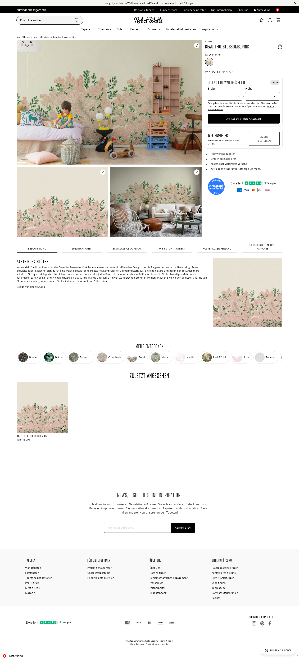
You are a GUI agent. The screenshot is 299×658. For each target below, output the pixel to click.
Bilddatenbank (158, 593)
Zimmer (152, 29)
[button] (277, 10)
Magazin (30, 593)
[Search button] (77, 20)
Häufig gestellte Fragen (225, 567)
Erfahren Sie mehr (249, 168)
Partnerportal (157, 587)
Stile (119, 29)
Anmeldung (263, 10)
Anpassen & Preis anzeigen (243, 118)
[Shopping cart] (278, 20)
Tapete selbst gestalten (181, 29)
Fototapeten (32, 572)
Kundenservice (168, 10)
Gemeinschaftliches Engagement (169, 577)
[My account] (270, 20)
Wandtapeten (33, 567)
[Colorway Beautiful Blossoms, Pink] (209, 62)
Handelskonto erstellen (100, 577)
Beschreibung (37, 248)
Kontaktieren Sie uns (224, 572)
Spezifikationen (82, 248)
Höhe (261, 92)
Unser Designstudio (98, 572)
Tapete (85, 29)
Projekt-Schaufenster (99, 567)
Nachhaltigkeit (158, 572)
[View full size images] (197, 45)
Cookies (216, 598)
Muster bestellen (264, 138)
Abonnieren (183, 527)
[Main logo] (149, 20)
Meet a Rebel (32, 587)
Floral (35, 36)
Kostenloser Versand (217, 248)
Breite (224, 92)
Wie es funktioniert (172, 248)
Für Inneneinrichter (194, 10)
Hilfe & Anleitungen (143, 10)
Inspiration (208, 29)
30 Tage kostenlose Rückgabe (262, 246)
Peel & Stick (32, 582)
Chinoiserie (45, 36)
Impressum (218, 587)
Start (19, 36)
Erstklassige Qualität (127, 248)
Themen (103, 29)
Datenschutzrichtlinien (225, 593)
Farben (134, 29)
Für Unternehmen (221, 10)
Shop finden (219, 582)
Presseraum (156, 582)
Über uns (242, 10)
